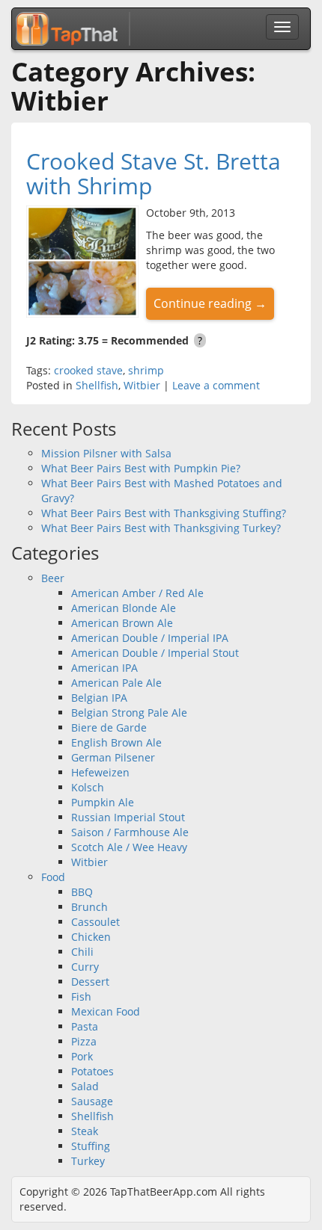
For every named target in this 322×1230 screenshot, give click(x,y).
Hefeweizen (100, 772)
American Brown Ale (122, 623)
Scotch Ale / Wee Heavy (129, 847)
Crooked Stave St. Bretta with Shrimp (153, 173)
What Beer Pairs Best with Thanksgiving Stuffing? (163, 513)
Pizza (84, 1041)
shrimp (146, 370)
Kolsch (87, 787)
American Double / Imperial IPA (149, 638)
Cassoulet (95, 922)
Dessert (90, 981)
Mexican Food (105, 1011)
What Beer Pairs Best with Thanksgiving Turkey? (161, 528)
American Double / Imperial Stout (155, 653)
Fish (81, 996)
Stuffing (90, 1146)
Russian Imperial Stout (128, 817)
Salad (85, 1086)
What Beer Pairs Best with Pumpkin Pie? (140, 468)
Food (53, 877)
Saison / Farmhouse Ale (130, 832)
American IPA (104, 668)
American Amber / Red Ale (137, 593)
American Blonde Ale (123, 608)
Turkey (88, 1161)
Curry (85, 966)
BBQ (82, 892)
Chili (82, 952)
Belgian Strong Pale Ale (129, 712)
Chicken (91, 937)
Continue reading (210, 303)
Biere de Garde (109, 727)
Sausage (92, 1101)
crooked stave (88, 370)
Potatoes (92, 1071)
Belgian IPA (99, 697)
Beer (52, 578)
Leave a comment (216, 385)
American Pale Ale (116, 683)
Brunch (89, 907)
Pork (82, 1056)
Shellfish (97, 385)
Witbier (142, 385)
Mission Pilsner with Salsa (106, 453)
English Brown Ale (116, 742)
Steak (84, 1131)
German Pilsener (113, 757)
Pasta (84, 1026)
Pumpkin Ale (102, 802)
